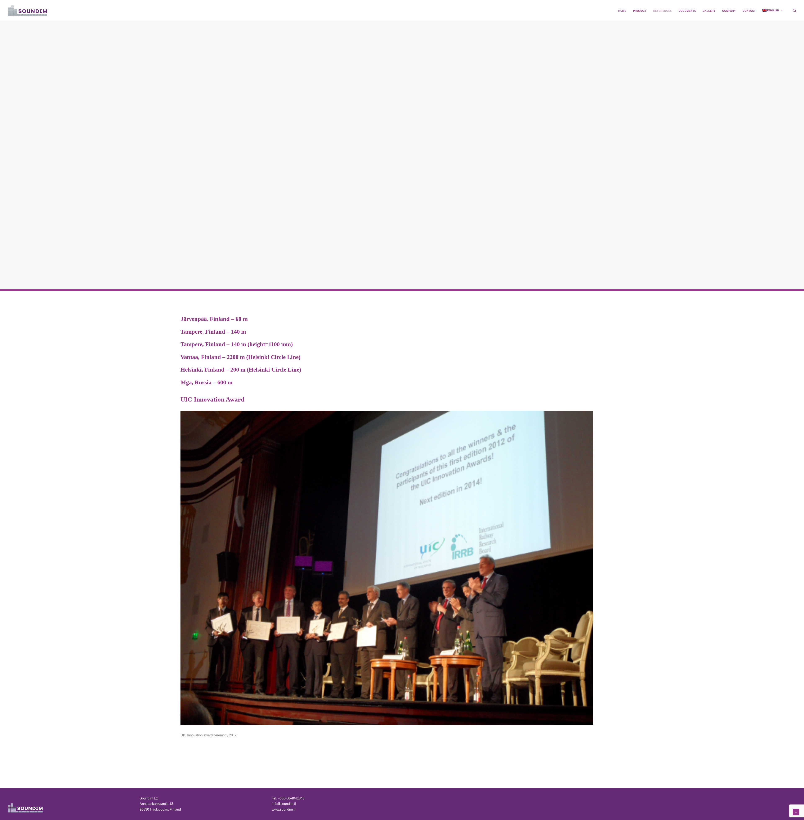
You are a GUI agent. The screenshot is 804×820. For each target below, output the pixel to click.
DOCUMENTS (687, 10)
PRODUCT (640, 10)
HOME (622, 10)
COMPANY (729, 10)
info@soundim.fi (284, 804)
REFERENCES (662, 10)
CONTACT (749, 10)
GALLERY (709, 10)
